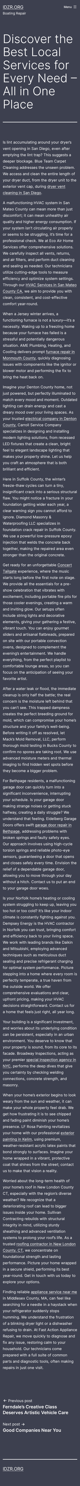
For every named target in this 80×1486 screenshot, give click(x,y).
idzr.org (13, 7)
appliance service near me (54, 1292)
